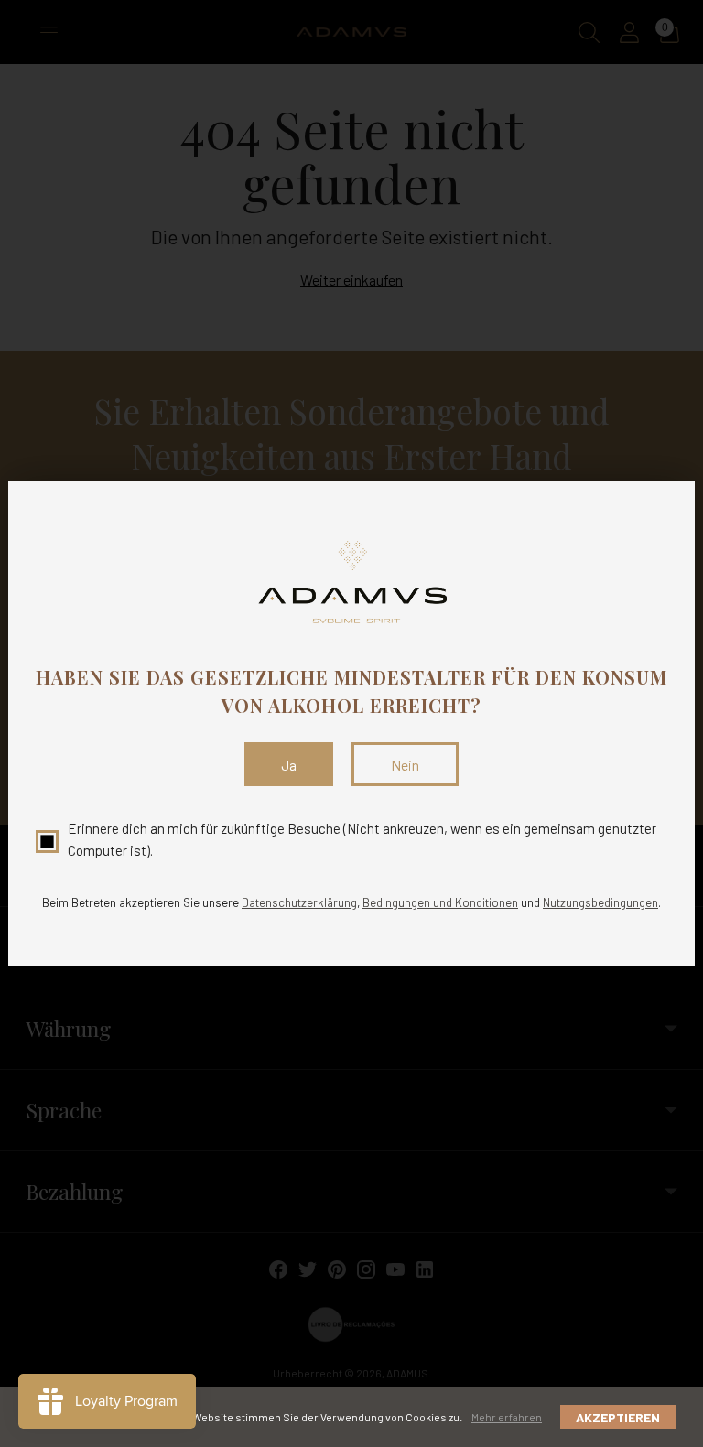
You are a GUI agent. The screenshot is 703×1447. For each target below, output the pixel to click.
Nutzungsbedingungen (600, 902)
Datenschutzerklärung (299, 902)
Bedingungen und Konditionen (440, 902)
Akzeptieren (618, 1417)
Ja (289, 764)
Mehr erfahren (506, 1416)
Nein (405, 764)
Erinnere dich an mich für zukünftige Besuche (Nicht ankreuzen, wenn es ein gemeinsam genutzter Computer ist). (362, 839)
